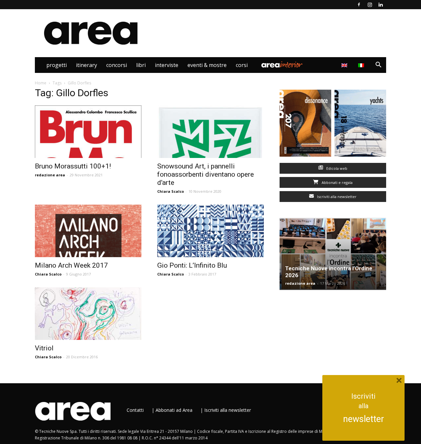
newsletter (363, 419)
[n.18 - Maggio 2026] (360, 125)
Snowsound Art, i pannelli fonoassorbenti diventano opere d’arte (205, 174)
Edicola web (336, 168)
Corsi (242, 65)
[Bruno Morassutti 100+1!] (88, 131)
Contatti (135, 410)
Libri (141, 65)
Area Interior (282, 65)
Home (40, 83)
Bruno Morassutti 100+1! (73, 166)
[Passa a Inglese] (345, 65)
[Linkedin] (380, 4)
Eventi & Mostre (207, 65)
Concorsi (116, 65)
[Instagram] (370, 4)
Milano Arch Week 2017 (71, 265)
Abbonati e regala (337, 182)
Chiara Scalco (170, 191)
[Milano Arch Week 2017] (88, 231)
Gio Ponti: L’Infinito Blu (192, 265)
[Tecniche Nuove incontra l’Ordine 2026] (333, 254)
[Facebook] (359, 4)
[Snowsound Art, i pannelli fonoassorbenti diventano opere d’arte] (210, 131)
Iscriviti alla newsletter (336, 196)
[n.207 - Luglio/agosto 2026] (305, 125)
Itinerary (86, 65)
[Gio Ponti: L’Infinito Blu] (210, 231)
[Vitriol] (88, 313)
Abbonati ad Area (174, 410)
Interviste (166, 65)
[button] (378, 65)
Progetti (56, 65)
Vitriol (44, 348)
